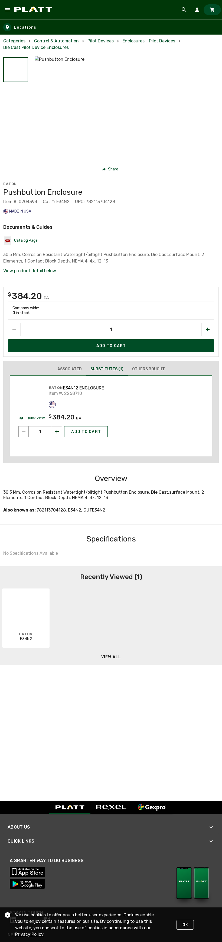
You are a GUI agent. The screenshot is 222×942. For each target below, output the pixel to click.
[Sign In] (197, 9)
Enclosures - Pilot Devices (148, 40)
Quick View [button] (35, 418)
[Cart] (212, 9)
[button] (15, 69)
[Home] (34, 9)
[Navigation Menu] (7, 9)
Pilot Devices (100, 40)
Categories (14, 40)
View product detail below (29, 270)
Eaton (10, 184)
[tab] (69, 369)
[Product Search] (184, 9)
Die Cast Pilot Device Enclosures (36, 47)
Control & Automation (56, 40)
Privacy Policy (29, 934)
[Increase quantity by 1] (207, 329)
